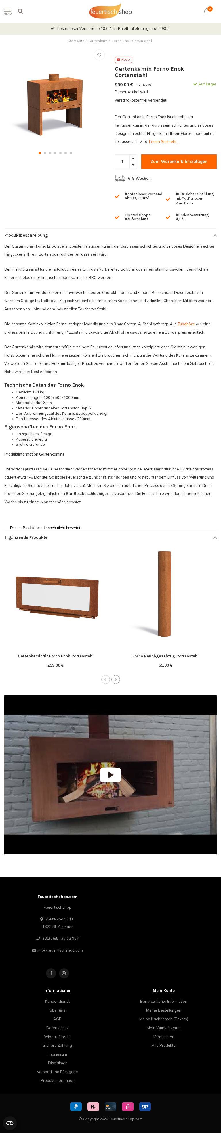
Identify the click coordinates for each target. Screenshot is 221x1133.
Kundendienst (57, 1001)
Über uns (57, 1010)
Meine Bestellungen (163, 1010)
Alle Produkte (164, 1045)
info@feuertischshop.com (60, 950)
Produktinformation (58, 1080)
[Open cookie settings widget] (10, 1123)
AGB (57, 1019)
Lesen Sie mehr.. (163, 141)
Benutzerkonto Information (163, 1001)
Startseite (76, 41)
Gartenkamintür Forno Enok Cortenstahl (56, 656)
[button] (40, 153)
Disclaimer (57, 1063)
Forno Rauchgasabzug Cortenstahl (165, 656)
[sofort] (93, 1106)
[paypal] (76, 1106)
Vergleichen (163, 1036)
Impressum (57, 1054)
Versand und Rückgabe (57, 1071)
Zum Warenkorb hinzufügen (178, 161)
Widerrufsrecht (57, 1036)
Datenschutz (57, 1027)
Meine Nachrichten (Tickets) (163, 1019)
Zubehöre (187, 323)
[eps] (128, 1106)
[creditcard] (110, 1106)
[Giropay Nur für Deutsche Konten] (145, 1106)
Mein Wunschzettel (163, 1027)
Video (125, 60)
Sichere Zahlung (57, 1045)
